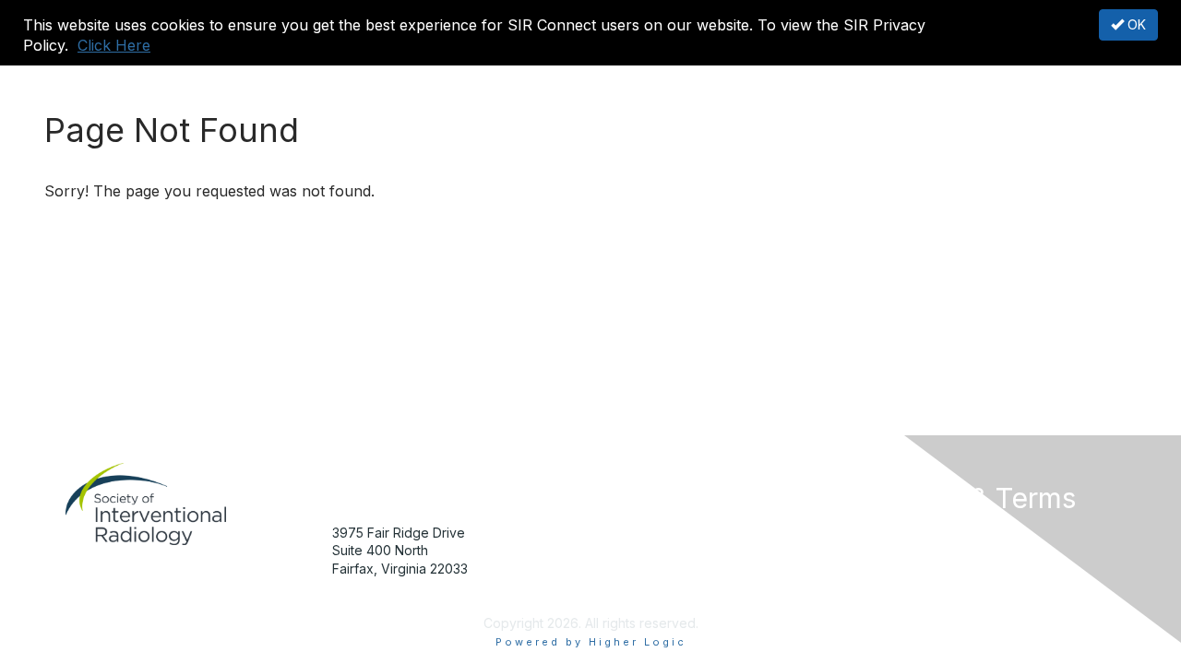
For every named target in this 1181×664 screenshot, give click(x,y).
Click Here (114, 45)
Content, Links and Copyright (953, 550)
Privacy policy (907, 587)
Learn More (633, 568)
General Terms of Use (931, 568)
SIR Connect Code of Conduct (959, 604)
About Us (892, 532)
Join (611, 532)
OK (1135, 24)
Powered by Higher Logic (590, 641)
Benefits (623, 550)
